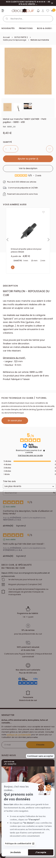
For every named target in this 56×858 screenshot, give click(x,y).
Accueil (6, 37)
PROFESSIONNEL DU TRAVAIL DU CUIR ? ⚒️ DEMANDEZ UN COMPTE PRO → (28, 2)
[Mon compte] (43, 11)
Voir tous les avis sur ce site (30, 455)
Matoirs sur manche (40, 40)
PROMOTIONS (26, 28)
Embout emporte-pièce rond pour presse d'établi (26, 250)
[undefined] (44, 450)
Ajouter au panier (27, 158)
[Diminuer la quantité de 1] (4, 148)
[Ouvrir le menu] (3, 10)
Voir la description (28, 168)
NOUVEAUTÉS (7, 28)
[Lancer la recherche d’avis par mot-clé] (54, 493)
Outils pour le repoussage (14, 40)
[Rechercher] (7, 19)
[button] (38, 11)
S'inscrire (40, 744)
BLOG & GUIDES (44, 28)
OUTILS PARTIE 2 (21, 37)
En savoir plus (15, 420)
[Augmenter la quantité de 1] (16, 148)
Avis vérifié (10, 507)
